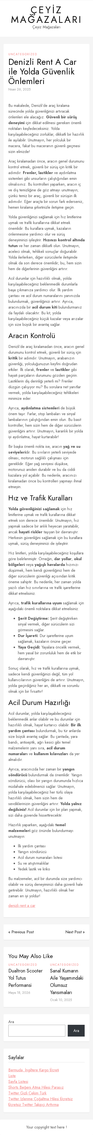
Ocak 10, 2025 (61, 999)
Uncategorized (22, 54)
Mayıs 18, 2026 (19, 992)
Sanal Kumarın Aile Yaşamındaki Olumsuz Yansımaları (66, 981)
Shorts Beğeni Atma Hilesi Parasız (36, 1087)
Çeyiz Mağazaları (46, 14)
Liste (12, 1076)
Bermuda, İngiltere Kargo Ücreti (33, 1070)
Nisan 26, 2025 (19, 89)
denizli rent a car (21, 905)
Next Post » (75, 932)
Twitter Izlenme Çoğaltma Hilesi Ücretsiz (40, 1099)
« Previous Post (21, 932)
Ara (11, 1022)
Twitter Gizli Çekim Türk (27, 1093)
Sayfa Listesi (18, 1081)
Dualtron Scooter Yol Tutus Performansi (25, 978)
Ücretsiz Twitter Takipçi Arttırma (33, 1104)
